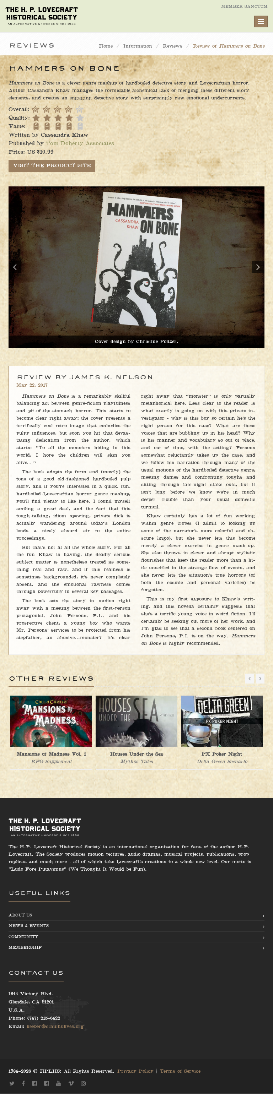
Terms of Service (180, 1071)
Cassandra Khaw (65, 134)
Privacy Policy (135, 1071)
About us (20, 915)
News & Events (29, 926)
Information (137, 46)
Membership (25, 947)
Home (106, 46)
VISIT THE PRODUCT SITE (52, 165)
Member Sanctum (244, 6)
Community (23, 937)
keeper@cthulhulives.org (55, 1026)
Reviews (172, 46)
